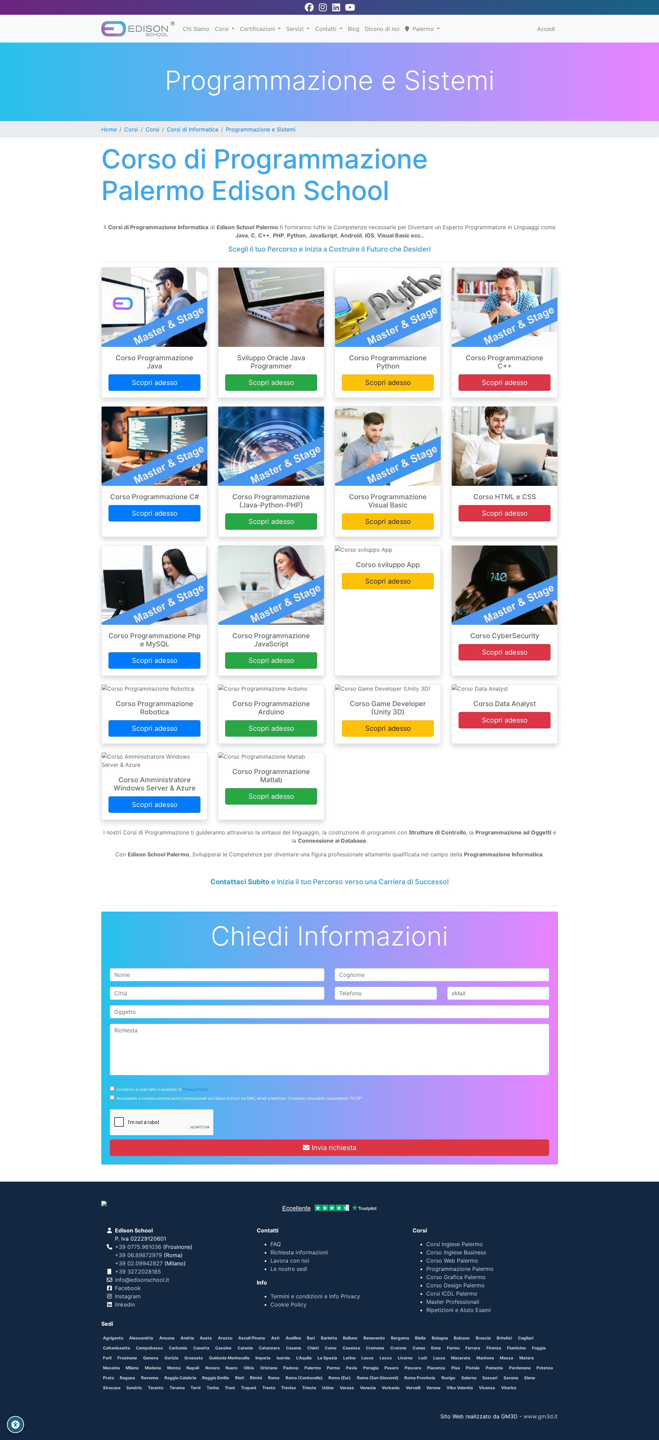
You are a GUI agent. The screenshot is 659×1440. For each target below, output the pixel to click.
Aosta (206, 1338)
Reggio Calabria (180, 1377)
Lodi (422, 1357)
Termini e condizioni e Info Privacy (315, 1296)
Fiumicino (516, 1347)
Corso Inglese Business (456, 1252)
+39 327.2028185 (138, 1271)
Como (330, 1347)
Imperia (262, 1357)
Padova (290, 1367)
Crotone (398, 1347)
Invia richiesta (333, 1148)
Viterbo (508, 1387)
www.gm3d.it (540, 1416)
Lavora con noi (289, 1260)
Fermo (453, 1347)
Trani (230, 1387)
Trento (268, 1387)
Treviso (288, 1387)
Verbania (391, 1387)
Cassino (223, 1347)
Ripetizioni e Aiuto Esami (458, 1310)
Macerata (460, 1357)
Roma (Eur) (339, 1377)
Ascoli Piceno (251, 1338)
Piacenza (436, 1367)
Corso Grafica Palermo (456, 1277)
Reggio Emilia (215, 1377)
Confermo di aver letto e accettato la (161, 1089)
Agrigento (113, 1338)
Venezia (368, 1387)
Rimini (256, 1377)
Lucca (439, 1357)
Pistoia (472, 1367)
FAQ (275, 1244)
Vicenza (487, 1387)
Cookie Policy (288, 1304)
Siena (529, 1377)
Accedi (546, 28)
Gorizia (171, 1357)
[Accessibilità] (15, 1424)
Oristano (268, 1367)
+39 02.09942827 (139, 1263)
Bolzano (462, 1338)
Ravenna (149, 1377)
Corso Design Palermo (455, 1285)
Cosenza (351, 1347)
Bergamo (400, 1338)
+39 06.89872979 (138, 1255)
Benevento (374, 1338)
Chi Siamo (196, 28)
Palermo (312, 1367)
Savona (511, 1377)
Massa (506, 1357)
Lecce (367, 1357)
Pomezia (494, 1367)
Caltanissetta (116, 1347)
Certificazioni (258, 28)
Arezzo (225, 1338)
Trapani (248, 1387)
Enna (436, 1347)
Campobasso (149, 1347)
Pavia (351, 1367)
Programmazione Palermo (460, 1268)
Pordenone (520, 1367)
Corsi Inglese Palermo (454, 1244)
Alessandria (141, 1338)
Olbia (249, 1367)
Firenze (493, 1347)
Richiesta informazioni (299, 1252)
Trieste (309, 1387)
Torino (213, 1387)
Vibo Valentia (460, 1387)
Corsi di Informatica (192, 129)
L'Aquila (304, 1357)
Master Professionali (452, 1301)
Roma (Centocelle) (304, 1377)
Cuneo (419, 1347)
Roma (273, 1377)
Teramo (177, 1387)
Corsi (222, 28)
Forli (107, 1357)
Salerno (468, 1377)
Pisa (455, 1367)
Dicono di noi (382, 28)
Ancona (166, 1338)
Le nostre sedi (288, 1268)
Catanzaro (269, 1347)
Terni (195, 1387)
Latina (349, 1357)
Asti (275, 1338)
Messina (111, 1367)
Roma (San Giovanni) (377, 1377)
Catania (245, 1347)
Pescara (413, 1367)
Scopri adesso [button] (154, 382)
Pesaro (391, 1367)
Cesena (293, 1347)
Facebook (128, 1288)
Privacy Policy (195, 1089)
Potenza (544, 1367)
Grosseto (193, 1357)
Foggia (539, 1347)
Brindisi (504, 1338)
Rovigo (448, 1377)
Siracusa (111, 1387)
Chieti (313, 1347)
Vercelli (413, 1387)
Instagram (128, 1296)
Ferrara (472, 1347)
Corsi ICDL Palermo (451, 1293)
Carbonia (178, 1347)
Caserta (201, 1347)
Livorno (405, 1357)
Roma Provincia (419, 1377)
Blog (353, 28)
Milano (132, 1367)
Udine (328, 1387)
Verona (433, 1387)
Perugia (371, 1367)
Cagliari (525, 1338)
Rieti (239, 1377)
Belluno (350, 1338)
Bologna (440, 1338)
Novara (212, 1367)
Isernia (283, 1357)
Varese (347, 1387)
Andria (187, 1338)
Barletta (329, 1338)
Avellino (293, 1338)
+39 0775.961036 (138, 1246)
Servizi (295, 28)
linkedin (125, 1304)
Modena (153, 1367)
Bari (311, 1338)
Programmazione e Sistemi (261, 129)
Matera (526, 1357)
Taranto (155, 1387)
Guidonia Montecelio (229, 1357)
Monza (174, 1367)
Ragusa (127, 1377)
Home (109, 129)
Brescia (483, 1338)
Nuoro (232, 1367)
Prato (108, 1377)
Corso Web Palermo (452, 1260)
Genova (150, 1357)
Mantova (485, 1357)
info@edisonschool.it (142, 1279)
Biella (420, 1338)
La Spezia (327, 1357)
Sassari (489, 1377)
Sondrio (134, 1387)
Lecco (386, 1357)
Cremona (375, 1347)
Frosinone (127, 1357)
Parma (333, 1367)
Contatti (326, 28)
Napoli (192, 1367)
